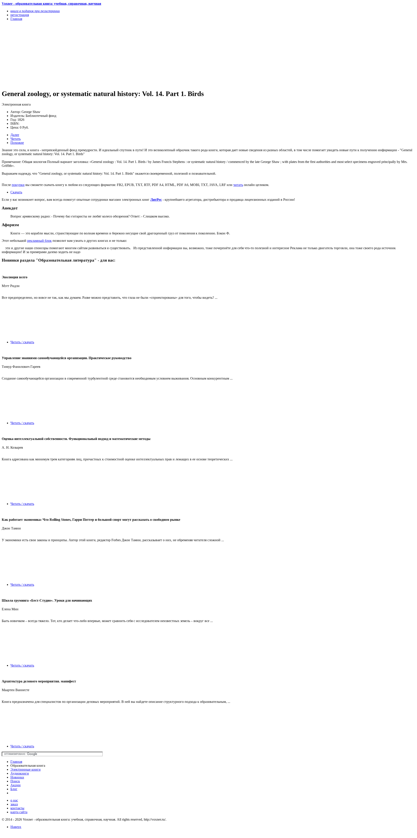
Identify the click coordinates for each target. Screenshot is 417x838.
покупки (18, 185)
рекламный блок (39, 240)
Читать (15, 139)
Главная (16, 761)
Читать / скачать (22, 342)
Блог (13, 789)
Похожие (17, 142)
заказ (14, 804)
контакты (17, 808)
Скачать (16, 192)
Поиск (15, 781)
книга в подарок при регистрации (35, 11)
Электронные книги (25, 769)
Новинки (17, 777)
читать (238, 185)
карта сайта (18, 812)
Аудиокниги (19, 773)
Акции (15, 785)
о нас (14, 800)
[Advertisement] (132, 54)
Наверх (15, 827)
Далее (14, 135)
